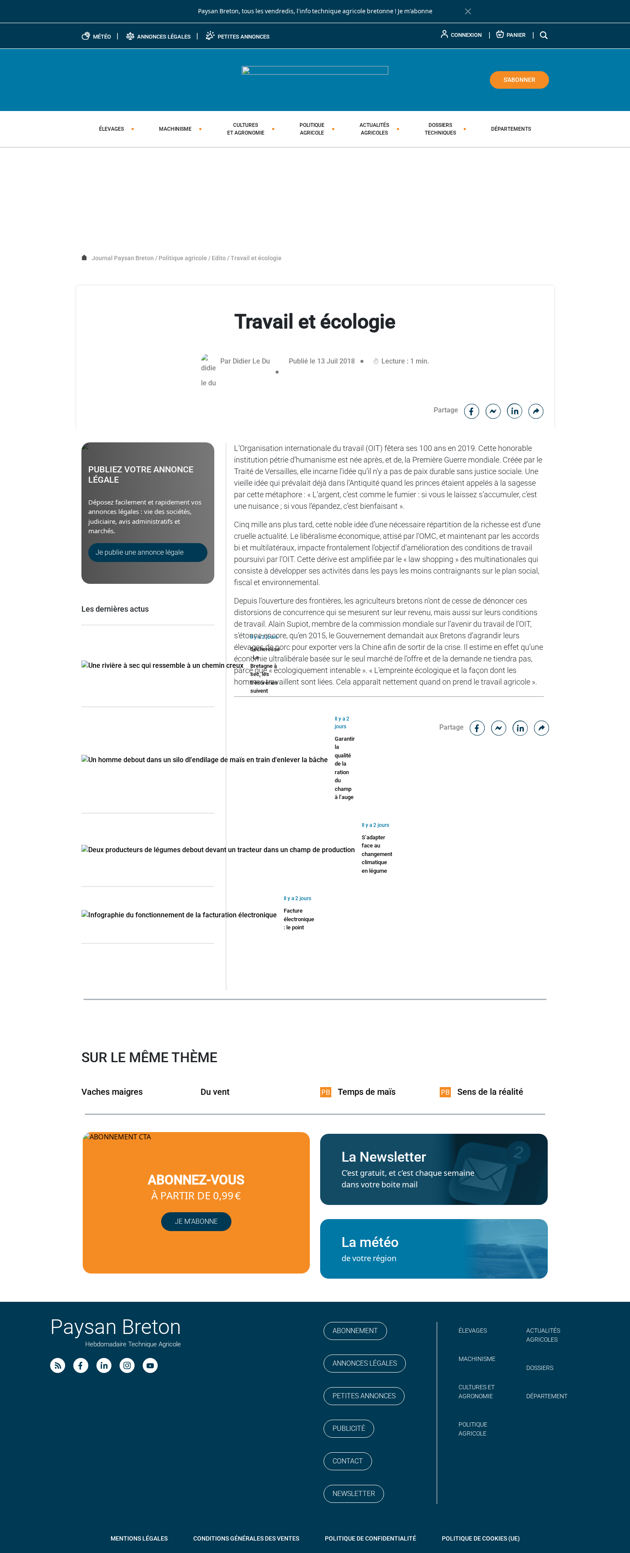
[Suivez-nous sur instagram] (127, 1365)
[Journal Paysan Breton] (315, 79)
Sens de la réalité (490, 1092)
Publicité (349, 1428)
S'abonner (519, 79)
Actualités (374, 129)
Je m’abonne (196, 1221)
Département (546, 1396)
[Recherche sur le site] (544, 35)
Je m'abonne (415, 11)
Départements (511, 129)
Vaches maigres (112, 1092)
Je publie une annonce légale (139, 552)
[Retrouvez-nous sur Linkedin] (103, 1365)
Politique (312, 129)
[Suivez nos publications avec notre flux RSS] (57, 1365)
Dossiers (440, 129)
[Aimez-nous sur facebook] (80, 1365)
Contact (348, 1461)
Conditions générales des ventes (246, 1538)
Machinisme (175, 129)
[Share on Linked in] (514, 410)
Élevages (111, 129)
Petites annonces (364, 1396)
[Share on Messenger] (493, 410)
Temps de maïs (367, 1092)
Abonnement (355, 1331)
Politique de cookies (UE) (481, 1538)
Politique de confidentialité (370, 1538)
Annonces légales (365, 1363)
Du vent (215, 1092)
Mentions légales (139, 1538)
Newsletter (354, 1494)
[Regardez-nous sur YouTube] (150, 1365)
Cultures (245, 129)
